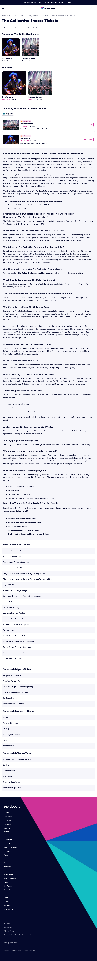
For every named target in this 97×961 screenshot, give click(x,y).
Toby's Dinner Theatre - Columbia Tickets (24, 522)
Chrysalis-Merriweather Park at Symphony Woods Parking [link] (27, 579)
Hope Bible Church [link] (10, 585)
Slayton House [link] (9, 630)
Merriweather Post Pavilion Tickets (22, 518)
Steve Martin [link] (8, 776)
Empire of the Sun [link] (10, 723)
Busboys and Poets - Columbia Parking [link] (19, 568)
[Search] (91, 8)
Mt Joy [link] (6, 729)
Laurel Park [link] (7, 602)
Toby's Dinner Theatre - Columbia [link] (17, 647)
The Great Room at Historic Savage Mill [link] (19, 642)
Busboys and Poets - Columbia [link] (16, 562)
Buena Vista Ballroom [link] (12, 556)
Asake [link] (5, 717)
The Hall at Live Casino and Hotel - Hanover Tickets (28, 534)
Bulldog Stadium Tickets (17, 526)
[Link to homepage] (48, 8)
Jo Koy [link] (6, 765)
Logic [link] (5, 740)
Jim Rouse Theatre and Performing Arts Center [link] (22, 596)
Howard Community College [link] (15, 590)
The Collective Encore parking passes (35, 273)
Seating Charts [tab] (31, 28)
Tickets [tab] (7, 28)
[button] (8, 114)
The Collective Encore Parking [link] (15, 636)
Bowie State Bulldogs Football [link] (15, 692)
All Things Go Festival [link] (12, 734)
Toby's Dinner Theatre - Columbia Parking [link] (20, 653)
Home (4, 16)
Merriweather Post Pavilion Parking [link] (17, 619)
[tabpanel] (48, 89)
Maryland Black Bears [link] (12, 675)
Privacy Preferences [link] (11, 943)
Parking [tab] (18, 28)
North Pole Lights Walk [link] (12, 788)
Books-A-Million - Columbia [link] (14, 551)
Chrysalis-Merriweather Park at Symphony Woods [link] (24, 573)
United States (20, 16)
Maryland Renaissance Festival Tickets (23, 530)
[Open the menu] (3, 8)
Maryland (32, 16)
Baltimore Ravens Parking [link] (13, 704)
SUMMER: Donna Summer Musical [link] (17, 759)
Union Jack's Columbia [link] (12, 659)
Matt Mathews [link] (9, 771)
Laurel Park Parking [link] (11, 607)
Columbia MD (43, 16)
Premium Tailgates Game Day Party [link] (18, 687)
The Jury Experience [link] (11, 782)
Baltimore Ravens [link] (10, 698)
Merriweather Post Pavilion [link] (14, 613)
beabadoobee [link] (8, 746)
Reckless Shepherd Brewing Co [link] (16, 625)
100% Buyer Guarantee (58, 2)
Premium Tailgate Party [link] (12, 681)
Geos (11, 16)
